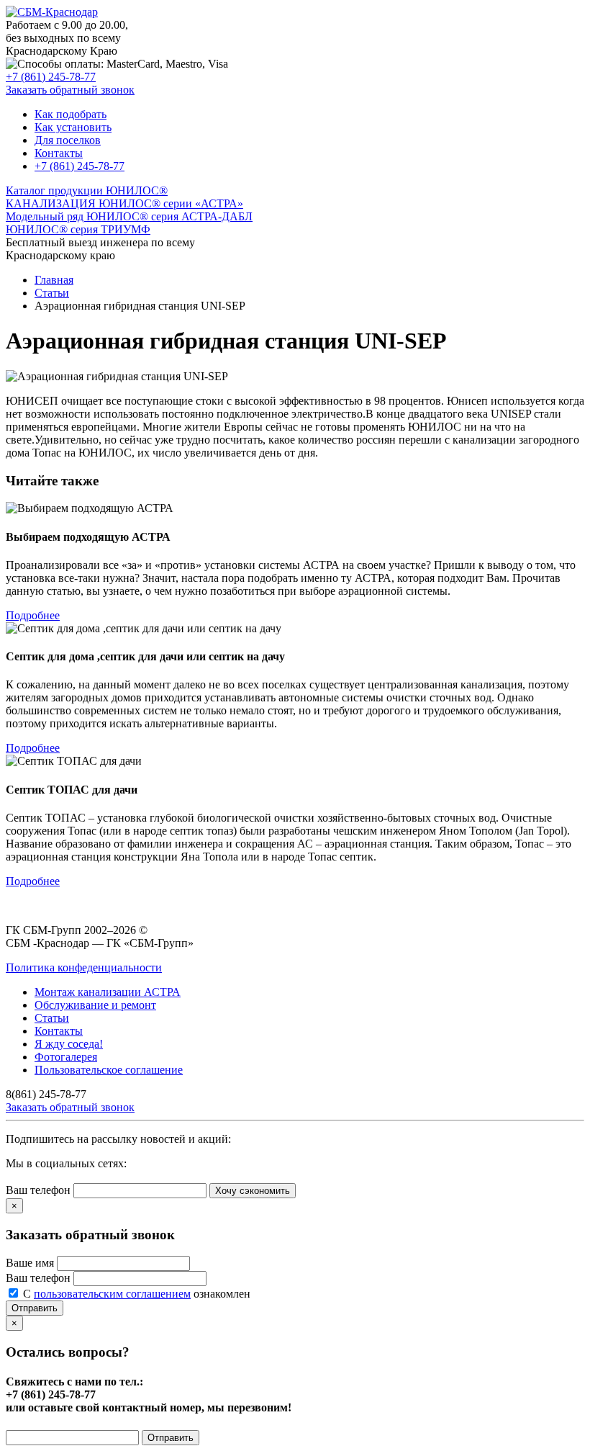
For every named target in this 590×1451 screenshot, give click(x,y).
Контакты (59, 153)
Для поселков (68, 140)
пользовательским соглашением (112, 1294)
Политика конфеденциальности (84, 967)
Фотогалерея (66, 1057)
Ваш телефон (38, 1190)
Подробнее (33, 615)
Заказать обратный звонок (70, 90)
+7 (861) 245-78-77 (51, 77)
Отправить (35, 1308)
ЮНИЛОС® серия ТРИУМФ (78, 229)
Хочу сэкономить (252, 1190)
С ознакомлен (136, 1294)
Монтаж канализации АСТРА (108, 992)
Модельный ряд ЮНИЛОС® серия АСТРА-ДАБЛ (129, 216)
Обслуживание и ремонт (95, 1005)
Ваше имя (30, 1263)
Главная (54, 280)
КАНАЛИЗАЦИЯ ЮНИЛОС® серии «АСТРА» (124, 203)
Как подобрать (70, 114)
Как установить (73, 127)
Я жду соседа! (69, 1044)
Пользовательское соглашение (109, 1070)
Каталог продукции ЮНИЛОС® (87, 190)
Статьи (52, 293)
